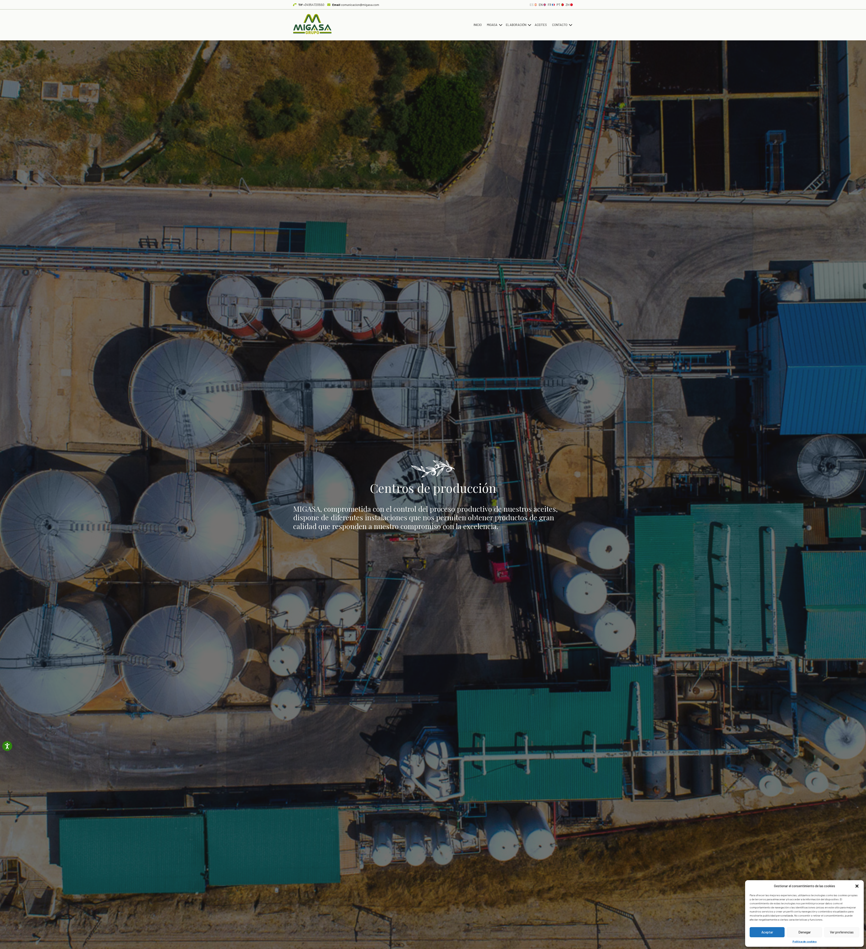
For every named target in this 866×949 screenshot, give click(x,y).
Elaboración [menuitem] (516, 25)
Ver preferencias (842, 932)
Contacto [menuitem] (559, 25)
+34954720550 (311, 5)
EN (541, 5)
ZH (567, 5)
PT (558, 5)
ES (532, 5)
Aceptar (767, 932)
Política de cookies (804, 941)
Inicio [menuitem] (478, 25)
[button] (857, 886)
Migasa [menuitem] (492, 25)
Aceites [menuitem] (541, 25)
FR (549, 5)
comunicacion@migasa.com (355, 5)
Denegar (804, 932)
